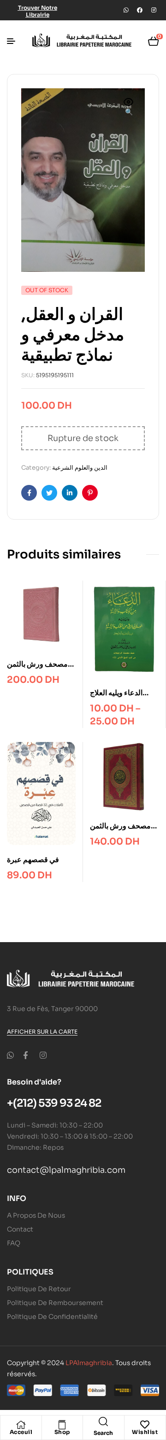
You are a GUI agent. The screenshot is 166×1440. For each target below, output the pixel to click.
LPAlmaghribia (88, 1363)
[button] (129, 108)
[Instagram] (153, 10)
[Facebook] (139, 10)
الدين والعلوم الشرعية (79, 468)
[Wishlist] (144, 1424)
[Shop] (62, 1424)
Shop (62, 1431)
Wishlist (145, 1431)
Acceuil (21, 1431)
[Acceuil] (20, 1424)
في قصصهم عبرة (33, 859)
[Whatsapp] (125, 10)
